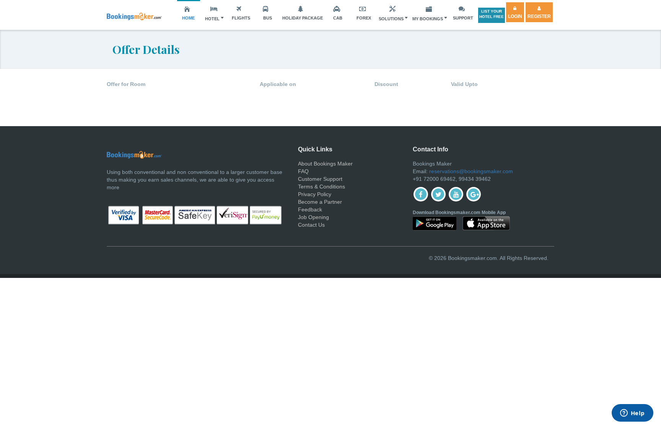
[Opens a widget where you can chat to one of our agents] (632, 413)
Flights (241, 18)
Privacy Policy (314, 194)
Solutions (391, 18)
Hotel (212, 18)
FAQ (303, 171)
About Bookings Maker (325, 164)
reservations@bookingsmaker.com (471, 171)
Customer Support (320, 179)
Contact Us (311, 225)
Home (188, 18)
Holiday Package (302, 18)
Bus (267, 18)
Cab (337, 18)
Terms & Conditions (321, 186)
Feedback (310, 209)
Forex (364, 18)
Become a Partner (320, 202)
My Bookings (427, 18)
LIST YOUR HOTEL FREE (491, 14)
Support (463, 18)
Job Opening (313, 217)
